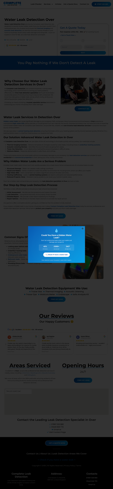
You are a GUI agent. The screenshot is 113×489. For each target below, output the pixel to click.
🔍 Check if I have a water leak (56, 255)
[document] (56, 244)
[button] (82, 228)
